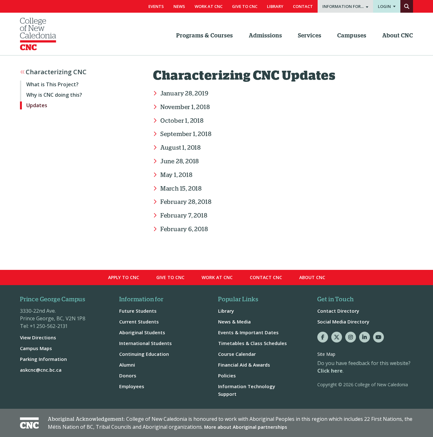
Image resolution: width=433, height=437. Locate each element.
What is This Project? (52, 84)
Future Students (138, 311)
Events (156, 6)
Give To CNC (244, 6)
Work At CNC (209, 6)
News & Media (234, 321)
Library (275, 6)
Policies (227, 375)
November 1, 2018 (185, 107)
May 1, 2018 (176, 175)
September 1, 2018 (185, 134)
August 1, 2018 (180, 148)
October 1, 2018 (182, 121)
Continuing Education (144, 354)
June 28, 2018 (179, 162)
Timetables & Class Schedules (252, 343)
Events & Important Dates (248, 332)
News (179, 6)
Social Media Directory (343, 321)
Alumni (127, 365)
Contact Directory (338, 311)
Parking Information (43, 359)
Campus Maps (36, 348)
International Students (145, 343)
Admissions (265, 36)
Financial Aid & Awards (244, 365)
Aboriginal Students (142, 332)
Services (309, 36)
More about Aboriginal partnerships (245, 427)
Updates (36, 105)
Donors (127, 375)
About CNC (397, 36)
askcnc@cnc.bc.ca (40, 370)
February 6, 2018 (184, 229)
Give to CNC (170, 277)
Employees (131, 386)
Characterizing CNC (56, 72)
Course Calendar (237, 354)
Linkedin (364, 337)
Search (406, 6)
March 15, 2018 (181, 189)
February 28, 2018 (185, 202)
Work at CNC (217, 277)
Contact (303, 6)
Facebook (322, 337)
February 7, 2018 (184, 216)
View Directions (38, 337)
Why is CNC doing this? (54, 94)
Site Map (326, 354)
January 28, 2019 (184, 94)
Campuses (351, 36)
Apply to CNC (123, 277)
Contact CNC (266, 277)
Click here (330, 370)
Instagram (350, 337)
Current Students (139, 321)
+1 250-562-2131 (49, 326)
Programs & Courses (204, 36)
